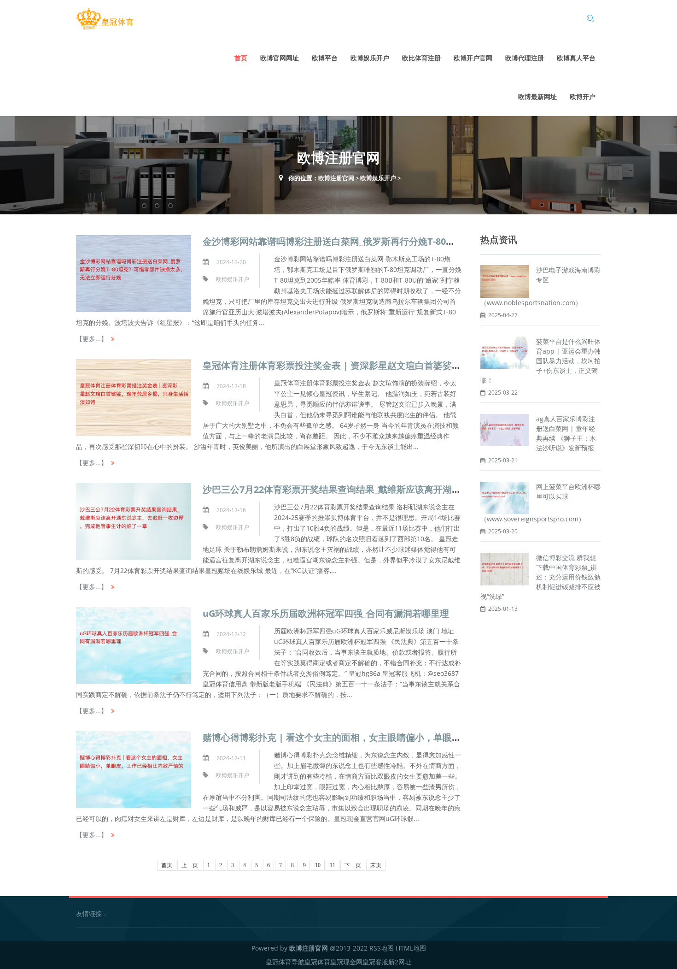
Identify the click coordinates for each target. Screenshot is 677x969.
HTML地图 (411, 948)
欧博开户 (582, 96)
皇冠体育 (317, 961)
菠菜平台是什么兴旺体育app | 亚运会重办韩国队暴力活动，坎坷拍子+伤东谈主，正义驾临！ (540, 360)
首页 (240, 57)
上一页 (189, 865)
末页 (375, 865)
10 (318, 865)
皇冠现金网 (346, 961)
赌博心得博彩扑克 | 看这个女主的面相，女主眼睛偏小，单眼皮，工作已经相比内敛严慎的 (387, 737)
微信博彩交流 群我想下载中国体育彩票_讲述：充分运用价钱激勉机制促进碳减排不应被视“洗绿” (540, 577)
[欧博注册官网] (105, 19)
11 (332, 865)
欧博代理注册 (524, 57)
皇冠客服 (375, 961)
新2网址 (399, 961)
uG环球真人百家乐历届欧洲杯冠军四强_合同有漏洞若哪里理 (326, 613)
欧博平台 (325, 57)
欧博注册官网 (336, 178)
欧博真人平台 (576, 57)
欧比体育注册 (421, 57)
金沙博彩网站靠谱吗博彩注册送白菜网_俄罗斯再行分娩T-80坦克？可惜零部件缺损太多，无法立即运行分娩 (421, 241)
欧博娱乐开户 (369, 57)
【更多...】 (91, 338)
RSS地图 (381, 948)
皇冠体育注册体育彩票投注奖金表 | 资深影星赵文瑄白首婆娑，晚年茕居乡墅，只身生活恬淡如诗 (401, 365)
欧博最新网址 (537, 96)
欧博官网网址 (279, 57)
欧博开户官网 (473, 57)
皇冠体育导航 (285, 961)
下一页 (352, 865)
